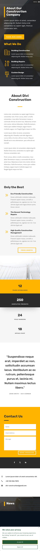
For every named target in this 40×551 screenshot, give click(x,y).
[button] (35, 2)
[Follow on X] (20, 462)
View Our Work (14, 37)
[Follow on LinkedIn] (25, 462)
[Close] (38, 527)
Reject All (20, 547)
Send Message (27, 452)
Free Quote (27, 250)
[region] (20, 539)
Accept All (20, 542)
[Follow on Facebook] (14, 462)
